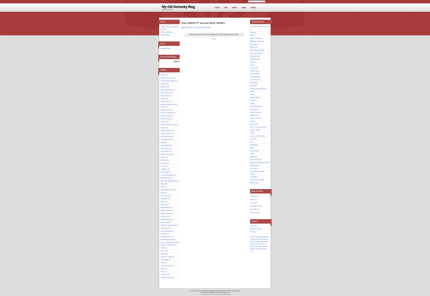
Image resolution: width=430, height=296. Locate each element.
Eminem (163, 122)
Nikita (252, 148)
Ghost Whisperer (256, 106)
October (253, 212)
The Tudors (254, 168)
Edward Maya (165, 119)
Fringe (252, 103)
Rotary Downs (166, 210)
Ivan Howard (165, 145)
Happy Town (254, 115)
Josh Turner (165, 148)
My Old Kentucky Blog (178, 7)
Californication (255, 59)
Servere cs (164, 216)
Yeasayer (164, 274)
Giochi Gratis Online (257, 242)
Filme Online (257, 244)
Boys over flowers (256, 53)
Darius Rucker (166, 110)
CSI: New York (255, 80)
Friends (252, 100)
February (253, 196)
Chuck (252, 65)
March (252, 199)
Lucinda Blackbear (167, 175)
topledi (163, 254)
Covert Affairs (255, 74)
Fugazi (163, 128)
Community (254, 68)
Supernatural (254, 165)
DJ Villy (252, 232)
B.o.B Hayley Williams (168, 81)
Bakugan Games (256, 229)
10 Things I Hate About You (259, 26)
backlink (163, 84)
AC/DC (163, 75)
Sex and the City (256, 159)
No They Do (165, 196)
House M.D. (254, 124)
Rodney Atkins (166, 207)
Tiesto (163, 248)
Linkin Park (164, 172)
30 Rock (253, 32)
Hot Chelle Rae (166, 139)
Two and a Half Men (257, 180)
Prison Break (254, 151)
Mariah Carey (165, 178)
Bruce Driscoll (165, 93)
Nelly (162, 187)
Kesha (163, 157)
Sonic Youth (165, 222)
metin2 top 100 (255, 237)
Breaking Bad (255, 56)
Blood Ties (253, 47)
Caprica (253, 62)
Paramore (164, 198)
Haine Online (165, 35)
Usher (163, 268)
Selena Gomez (166, 213)
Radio (253, 8)
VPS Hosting (219, 294)
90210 (252, 35)
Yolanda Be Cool (166, 277)
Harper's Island (255, 118)
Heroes (252, 121)
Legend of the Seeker (257, 136)
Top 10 (163, 251)
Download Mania (166, 32)
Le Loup (163, 163)
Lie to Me (253, 139)
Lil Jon (163, 166)
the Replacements (167, 239)
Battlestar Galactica (257, 41)
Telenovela (164, 228)
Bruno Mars (165, 96)
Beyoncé (164, 87)
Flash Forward (255, 97)
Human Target (255, 130)
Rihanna (164, 204)
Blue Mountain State (257, 50)
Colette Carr (165, 101)
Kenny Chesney (166, 154)
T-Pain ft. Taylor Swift (168, 225)
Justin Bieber (165, 151)
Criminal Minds (255, 77)
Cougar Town (254, 71)
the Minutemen (166, 236)
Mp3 (226, 8)
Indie (162, 142)
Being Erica (254, 44)
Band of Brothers (256, 38)
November (253, 209)
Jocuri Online (263, 246)
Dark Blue (253, 85)
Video (243, 8)
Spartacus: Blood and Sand (259, 162)
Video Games (227, 294)
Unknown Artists (166, 265)
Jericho (252, 133)
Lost (251, 142)
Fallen (252, 94)
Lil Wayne (164, 169)
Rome (252, 153)
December (253, 206)
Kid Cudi (164, 160)
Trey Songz (165, 260)
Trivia (162, 262)
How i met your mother (258, 127)
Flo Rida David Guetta (168, 125)
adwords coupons (167, 78)
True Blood (254, 177)
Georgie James (166, 133)
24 (251, 29)
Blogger (237, 291)
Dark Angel (254, 83)
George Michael (166, 130)
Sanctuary (253, 157)
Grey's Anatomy (255, 112)
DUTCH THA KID (167, 113)
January (253, 203)
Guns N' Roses (166, 136)
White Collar (254, 183)
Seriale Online (166, 48)
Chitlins (163, 98)
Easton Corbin (166, 116)
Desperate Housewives (258, 88)
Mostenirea (254, 145)
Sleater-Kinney (166, 219)
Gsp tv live (253, 226)
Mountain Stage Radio (168, 181)
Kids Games (263, 239)
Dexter (252, 91)
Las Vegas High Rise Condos (207, 294)
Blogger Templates (209, 292)
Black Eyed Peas (166, 90)
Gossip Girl (254, 109)
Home (217, 8)
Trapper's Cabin (166, 257)
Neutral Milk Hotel (167, 190)
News (234, 8)
